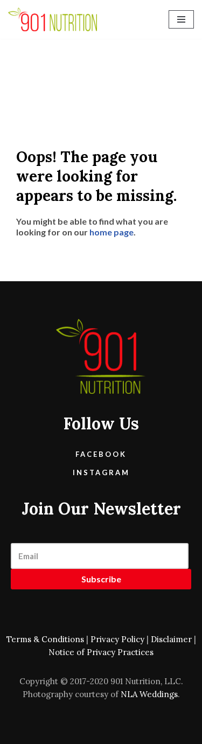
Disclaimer (171, 639)
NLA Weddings (149, 694)
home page (111, 232)
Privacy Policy (117, 639)
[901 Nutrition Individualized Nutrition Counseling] (52, 19)
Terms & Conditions (45, 639)
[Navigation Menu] (181, 19)
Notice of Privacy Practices (101, 652)
